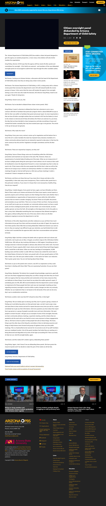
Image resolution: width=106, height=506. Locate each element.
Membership (88, 455)
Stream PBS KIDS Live (74, 445)
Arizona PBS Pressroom (90, 429)
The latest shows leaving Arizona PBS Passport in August (71, 115)
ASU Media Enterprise (20, 449)
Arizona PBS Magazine (90, 427)
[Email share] (80, 38)
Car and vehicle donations (91, 467)
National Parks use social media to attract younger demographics (24, 366)
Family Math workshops (74, 464)
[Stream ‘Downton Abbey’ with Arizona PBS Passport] (71, 89)
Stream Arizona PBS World (59, 450)
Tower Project (88, 465)
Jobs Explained (56, 440)
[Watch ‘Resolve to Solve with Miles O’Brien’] (71, 54)
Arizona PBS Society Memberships (89, 452)
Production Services (89, 435)
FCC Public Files (44, 423)
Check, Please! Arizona (58, 428)
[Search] (104, 5)
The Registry (72, 479)
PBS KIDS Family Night (74, 447)
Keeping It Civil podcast (58, 469)
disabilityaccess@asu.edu (11, 436)
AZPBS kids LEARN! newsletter (73, 450)
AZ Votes (71, 429)
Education (72, 468)
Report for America (73, 495)
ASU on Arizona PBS (57, 446)
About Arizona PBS (89, 424)
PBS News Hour (72, 435)
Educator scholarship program (74, 488)
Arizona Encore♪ (57, 464)
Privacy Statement (44, 434)
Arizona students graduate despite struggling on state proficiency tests (48, 408)
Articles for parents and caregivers (74, 461)
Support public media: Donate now (90, 449)
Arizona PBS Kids (73, 443)
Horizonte (71, 427)
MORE (94, 379)
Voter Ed (71, 433)
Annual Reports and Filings (91, 439)
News (70, 420)
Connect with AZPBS (89, 422)
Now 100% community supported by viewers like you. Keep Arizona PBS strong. (39, 10)
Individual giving (88, 457)
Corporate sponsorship (90, 459)
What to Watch (56, 422)
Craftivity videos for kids (74, 456)
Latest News (72, 422)
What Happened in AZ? (58, 432)
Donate (43, 420)
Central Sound (56, 460)
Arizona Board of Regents (21, 460)
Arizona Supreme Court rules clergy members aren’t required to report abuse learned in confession (81, 409)
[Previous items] (5, 393)
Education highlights (73, 471)
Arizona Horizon (73, 424)
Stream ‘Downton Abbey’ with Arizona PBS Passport (71, 99)
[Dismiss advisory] (99, 10)
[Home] (14, 3)
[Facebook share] (74, 38)
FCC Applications (44, 426)
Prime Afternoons (57, 444)
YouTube (43, 444)
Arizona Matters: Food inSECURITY (58, 435)
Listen (54, 455)
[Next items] (101, 393)
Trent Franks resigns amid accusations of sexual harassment (23, 369)
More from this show (71, 43)
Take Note (55, 467)
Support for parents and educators (74, 492)
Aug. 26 (67, 64)
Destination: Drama (57, 442)
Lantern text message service (74, 453)
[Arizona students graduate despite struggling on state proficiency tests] (50, 386)
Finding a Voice (56, 471)
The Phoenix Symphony (58, 462)
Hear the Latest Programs (59, 458)
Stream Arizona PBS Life (58, 448)
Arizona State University (24, 447)
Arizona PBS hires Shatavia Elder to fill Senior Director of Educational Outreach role (71, 83)
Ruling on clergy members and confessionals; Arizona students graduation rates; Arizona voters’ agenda (19, 409)
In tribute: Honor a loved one (90, 462)
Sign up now (93, 75)
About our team (72, 497)
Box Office (87, 433)
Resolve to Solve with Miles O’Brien (59, 425)
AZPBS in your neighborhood (72, 476)
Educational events (73, 473)
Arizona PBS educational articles (74, 482)
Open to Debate (72, 431)
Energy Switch (56, 438)
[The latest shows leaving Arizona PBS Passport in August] (71, 103)
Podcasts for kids (73, 458)
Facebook (43, 438)
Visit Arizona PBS (89, 442)
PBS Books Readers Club (90, 437)
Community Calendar (90, 431)
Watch (55, 420)
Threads (43, 447)
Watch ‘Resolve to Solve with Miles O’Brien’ (70, 66)
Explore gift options (89, 446)
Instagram (43, 441)
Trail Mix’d (55, 430)
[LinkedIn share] (77, 38)
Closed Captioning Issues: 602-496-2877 (45, 430)
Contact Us (87, 444)
